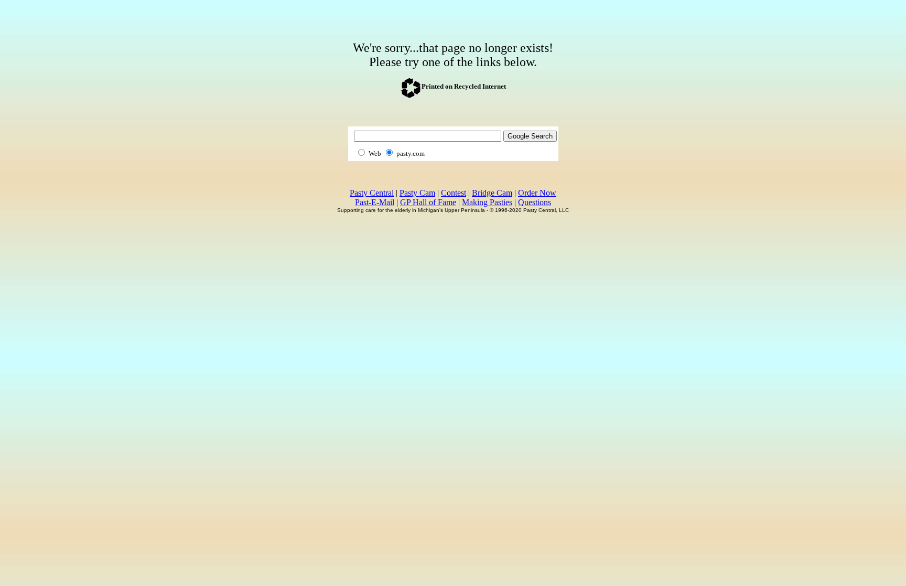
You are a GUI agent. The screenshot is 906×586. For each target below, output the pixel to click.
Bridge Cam (492, 192)
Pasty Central (372, 192)
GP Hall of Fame (428, 202)
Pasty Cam (417, 192)
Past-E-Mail (374, 202)
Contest (453, 192)
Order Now (537, 192)
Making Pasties (487, 202)
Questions (534, 202)
